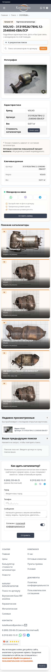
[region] (25, 79)
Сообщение (9, 509)
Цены (4, 559)
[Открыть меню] (4, 8)
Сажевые (6, 613)
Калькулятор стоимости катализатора (8, 567)
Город (6, 490)
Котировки (6, 2)
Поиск (13, 15)
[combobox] (25, 48)
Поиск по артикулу (11, 590)
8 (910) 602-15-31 (38, 480)
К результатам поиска (17, 42)
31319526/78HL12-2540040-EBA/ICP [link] (24, 15)
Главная (4, 15)
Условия (31, 569)
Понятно (42, 666)
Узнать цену (33, 130)
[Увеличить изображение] (43, 92)
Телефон (7, 499)
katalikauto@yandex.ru (13, 625)
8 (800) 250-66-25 (12, 480)
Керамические (9, 603)
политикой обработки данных (16, 658)
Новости (6, 575)
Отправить (25, 535)
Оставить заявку (25, 216)
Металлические (9, 608)
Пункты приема (35, 564)
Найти (43, 48)
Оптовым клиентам (36, 559)
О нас (30, 554)
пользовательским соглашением (17, 661)
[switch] (42, 524)
